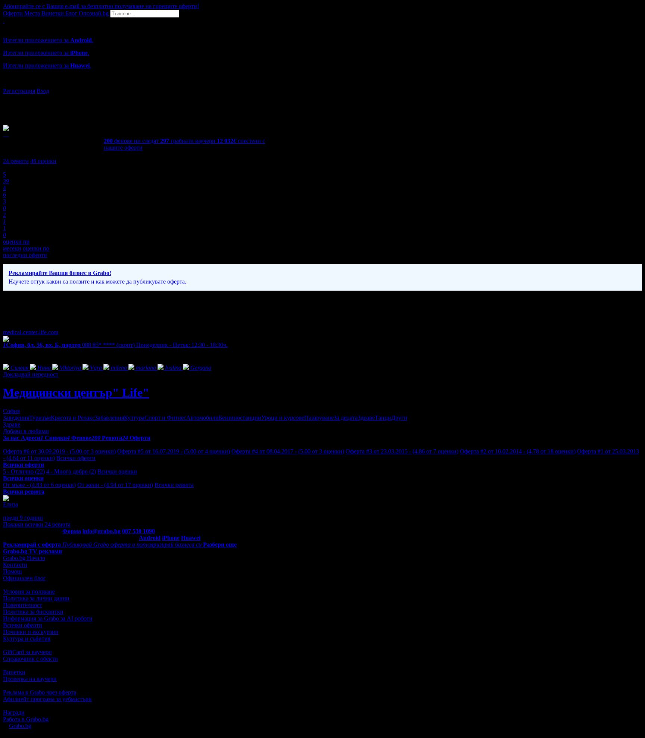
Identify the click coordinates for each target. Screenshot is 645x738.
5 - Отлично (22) (24, 471)
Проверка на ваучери (30, 679)
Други (399, 418)
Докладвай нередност (30, 374)
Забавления (109, 418)
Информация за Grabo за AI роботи (48, 618)
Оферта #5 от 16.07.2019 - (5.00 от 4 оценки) (173, 451)
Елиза (10, 504)
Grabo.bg (20, 726)
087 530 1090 (138, 531)
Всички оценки (117, 471)
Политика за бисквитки (33, 612)
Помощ (12, 571)
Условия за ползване (29, 591)
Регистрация (19, 91)
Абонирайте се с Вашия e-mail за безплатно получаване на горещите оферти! (101, 6)
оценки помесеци (16, 244)
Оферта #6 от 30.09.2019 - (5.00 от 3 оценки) (59, 451)
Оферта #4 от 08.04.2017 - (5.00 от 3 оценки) (287, 451)
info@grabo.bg (101, 531)
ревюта (16, 161)
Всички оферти (76, 458)
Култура (134, 418)
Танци (383, 418)
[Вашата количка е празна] (3, 21)
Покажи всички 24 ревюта (37, 524)
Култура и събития (26, 638)
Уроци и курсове (282, 418)
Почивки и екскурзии (31, 632)
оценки (43, 161)
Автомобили (202, 418)
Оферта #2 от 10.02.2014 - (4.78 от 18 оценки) (518, 451)
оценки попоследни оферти (26, 251)
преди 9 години (23, 518)
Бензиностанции (240, 418)
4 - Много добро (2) (71, 471)
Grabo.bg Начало (24, 558)
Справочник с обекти (30, 659)
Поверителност (22, 605)
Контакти (15, 565)
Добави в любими (26, 431)
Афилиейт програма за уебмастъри (47, 699)
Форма (71, 531)
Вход (43, 91)
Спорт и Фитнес (165, 418)
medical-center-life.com (30, 332)
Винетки (14, 672)
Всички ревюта (174, 485)
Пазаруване (319, 418)
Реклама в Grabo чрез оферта (39, 692)
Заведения (16, 418)
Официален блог (24, 578)
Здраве (366, 418)
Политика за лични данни (36, 598)
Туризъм (40, 418)
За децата (346, 418)
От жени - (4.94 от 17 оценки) (115, 485)
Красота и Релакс (73, 418)
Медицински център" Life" (76, 392)
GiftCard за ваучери (27, 652)
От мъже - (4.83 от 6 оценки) (39, 485)
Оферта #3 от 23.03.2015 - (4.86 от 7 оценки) (402, 451)
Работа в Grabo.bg (26, 719)
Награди (14, 712)
